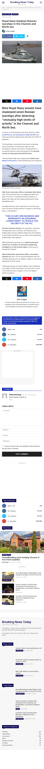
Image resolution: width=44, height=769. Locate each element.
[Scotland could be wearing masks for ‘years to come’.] (8, 663)
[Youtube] (12, 638)
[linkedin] (19, 309)
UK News (15, 14)
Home (3, 7)
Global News (9, 7)
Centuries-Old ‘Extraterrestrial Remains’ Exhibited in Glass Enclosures (26, 598)
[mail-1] (22, 309)
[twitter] (25, 309)
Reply (10, 399)
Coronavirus (19, 650)
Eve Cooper (11, 31)
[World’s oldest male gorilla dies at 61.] (8, 652)
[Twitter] (9, 638)
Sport (4, 591)
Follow (39, 334)
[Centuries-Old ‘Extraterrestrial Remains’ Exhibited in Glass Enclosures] (8, 600)
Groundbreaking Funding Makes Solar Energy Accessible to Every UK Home (29, 574)
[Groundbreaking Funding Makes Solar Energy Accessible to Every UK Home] (8, 577)
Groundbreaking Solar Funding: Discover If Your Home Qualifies (20, 558)
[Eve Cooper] (4, 31)
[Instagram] (6, 638)
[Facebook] (3, 638)
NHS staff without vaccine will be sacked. (27, 672)
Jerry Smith (5, 562)
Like (41, 329)
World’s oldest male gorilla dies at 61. (29, 648)
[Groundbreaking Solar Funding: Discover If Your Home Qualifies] (22, 542)
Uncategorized (6, 555)
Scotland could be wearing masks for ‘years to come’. (28, 661)
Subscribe (39, 344)
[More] (27, 36)
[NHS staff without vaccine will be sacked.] (8, 675)
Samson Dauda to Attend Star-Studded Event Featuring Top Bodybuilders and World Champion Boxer (28, 587)
